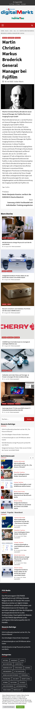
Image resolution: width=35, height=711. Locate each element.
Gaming (10, 271)
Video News (7, 690)
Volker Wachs (19, 81)
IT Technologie (19, 671)
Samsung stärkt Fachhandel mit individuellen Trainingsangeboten (19, 202)
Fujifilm (7, 187)
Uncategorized (8, 686)
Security (16, 679)
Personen (17, 37)
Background (11, 403)
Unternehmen (21, 686)
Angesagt (14, 660)
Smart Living (11, 238)
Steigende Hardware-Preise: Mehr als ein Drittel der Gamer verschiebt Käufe (15, 276)
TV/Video (17, 403)
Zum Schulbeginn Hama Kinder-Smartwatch (15, 434)
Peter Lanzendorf (16, 246)
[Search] (32, 25)
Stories (5, 682)
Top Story (16, 461)
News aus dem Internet (11, 675)
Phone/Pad (16, 472)
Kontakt (23, 4)
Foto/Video (11, 37)
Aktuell (5, 37)
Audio (9, 304)
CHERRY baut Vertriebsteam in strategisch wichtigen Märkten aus (16, 343)
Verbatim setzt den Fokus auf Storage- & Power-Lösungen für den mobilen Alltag (15, 376)
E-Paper (18, 4)
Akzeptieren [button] (20, 707)
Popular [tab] (10, 512)
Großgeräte (7, 671)
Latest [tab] (3, 512)
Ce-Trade (11, 4)
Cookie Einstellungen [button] (8, 707)
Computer (18, 664)
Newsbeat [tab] (18, 512)
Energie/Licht (7, 668)
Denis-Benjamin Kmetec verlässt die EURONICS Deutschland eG (16, 194)
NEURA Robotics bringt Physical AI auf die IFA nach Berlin (16, 444)
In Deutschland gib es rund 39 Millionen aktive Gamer (16, 438)
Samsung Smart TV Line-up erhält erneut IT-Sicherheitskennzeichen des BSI (16, 409)
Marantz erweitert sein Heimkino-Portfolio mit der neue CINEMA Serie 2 (16, 309)
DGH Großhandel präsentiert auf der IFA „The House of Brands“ (16, 430)
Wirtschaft (16, 337)
